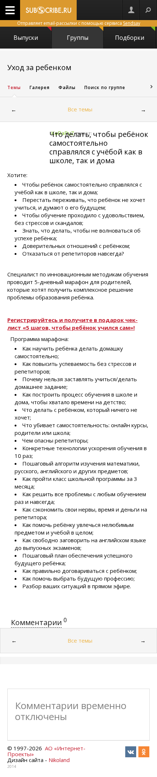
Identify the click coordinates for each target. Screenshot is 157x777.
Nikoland (59, 759)
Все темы (80, 109)
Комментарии (36, 622)
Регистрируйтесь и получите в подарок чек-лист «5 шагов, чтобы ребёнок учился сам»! (72, 323)
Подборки (129, 38)
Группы (77, 38)
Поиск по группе (104, 87)
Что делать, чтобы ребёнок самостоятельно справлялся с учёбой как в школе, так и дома (98, 147)
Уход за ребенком (39, 67)
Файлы (67, 87)
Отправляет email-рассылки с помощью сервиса (78, 23)
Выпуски (26, 38)
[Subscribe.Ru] (48, 10)
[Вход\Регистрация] (131, 10)
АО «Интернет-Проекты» (46, 751)
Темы (14, 87)
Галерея (40, 87)
